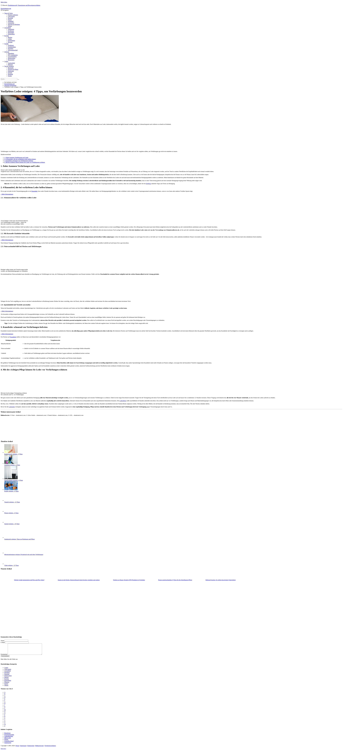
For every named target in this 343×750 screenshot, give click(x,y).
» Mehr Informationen (7, 194)
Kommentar (4, 654)
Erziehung (11, 45)
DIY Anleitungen (13, 55)
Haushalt (10, 18)
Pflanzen (10, 64)
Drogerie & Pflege (13, 69)
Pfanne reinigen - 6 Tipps (11, 513)
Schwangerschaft (13, 50)
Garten (6, 61)
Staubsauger (7, 742)
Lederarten (12, 407)
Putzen (10, 19)
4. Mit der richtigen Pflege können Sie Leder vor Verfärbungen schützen (24, 162)
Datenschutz (30, 745)
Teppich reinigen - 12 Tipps (12, 502)
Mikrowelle (7, 737)
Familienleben (12, 47)
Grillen (10, 39)
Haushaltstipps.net (9, 84)
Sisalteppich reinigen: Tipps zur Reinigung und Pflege (19, 539)
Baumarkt (10, 68)
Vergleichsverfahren (50, 745)
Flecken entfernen (13, 15)
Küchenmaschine (9, 734)
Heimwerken (11, 58)
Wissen (10, 26)
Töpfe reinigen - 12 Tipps (11, 565)
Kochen (6, 35)
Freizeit (10, 72)
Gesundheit (7, 27)
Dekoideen (11, 53)
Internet (6, 677)
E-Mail (3, 642)
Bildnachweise (39, 745)
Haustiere (10, 48)
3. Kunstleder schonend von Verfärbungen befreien (18, 160)
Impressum (23, 745)
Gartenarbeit (11, 63)
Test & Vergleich (9, 66)
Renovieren (11, 60)
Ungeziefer (11, 23)
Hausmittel (11, 32)
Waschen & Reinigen (14, 24)
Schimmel (10, 21)
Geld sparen (11, 16)
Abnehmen (11, 29)
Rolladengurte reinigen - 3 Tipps (13, 454)
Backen (10, 37)
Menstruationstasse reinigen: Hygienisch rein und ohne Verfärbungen (23, 554)
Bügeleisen (7, 733)
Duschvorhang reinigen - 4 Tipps (13, 480)
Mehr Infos (4, 2)
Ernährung (11, 31)
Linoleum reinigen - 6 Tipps (12, 465)
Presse (17, 745)
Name (2, 640)
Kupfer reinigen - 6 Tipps (11, 491)
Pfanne (6, 739)
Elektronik (11, 71)
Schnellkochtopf (8, 741)
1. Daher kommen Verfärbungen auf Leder (16, 157)
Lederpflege (122, 400)
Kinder (10, 76)
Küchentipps (11, 40)
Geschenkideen (12, 56)
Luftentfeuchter (8, 736)
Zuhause (6, 52)
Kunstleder (13, 337)
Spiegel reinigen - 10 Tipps (11, 524)
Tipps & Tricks (8, 13)
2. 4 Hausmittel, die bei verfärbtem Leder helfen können (20, 159)
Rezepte (10, 42)
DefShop (148, 183)
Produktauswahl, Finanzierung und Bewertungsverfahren (24, 5)
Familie (6, 44)
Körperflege (11, 34)
